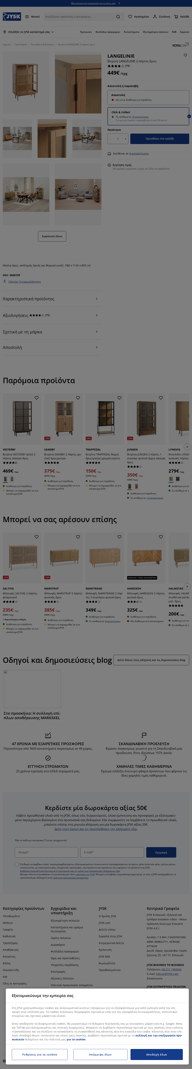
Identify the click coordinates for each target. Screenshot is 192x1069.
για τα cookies (76, 1039)
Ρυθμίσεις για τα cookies (39, 1054)
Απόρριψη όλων (100, 1054)
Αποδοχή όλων (156, 1054)
